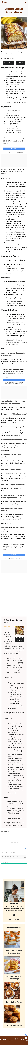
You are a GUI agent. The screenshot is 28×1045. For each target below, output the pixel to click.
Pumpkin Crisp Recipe (14, 1002)
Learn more (14, 919)
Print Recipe (20, 63)
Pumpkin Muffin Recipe (14, 1025)
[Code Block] (13, 856)
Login (25, 848)
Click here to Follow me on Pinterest (14, 825)
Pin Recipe (19, 640)
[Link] (15, 856)
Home (3, 52)
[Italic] (4, 856)
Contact (5, 1039)
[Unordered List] (10, 856)
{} (16, 856)
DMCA (22, 1039)
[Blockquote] (12, 856)
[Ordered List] (9, 856)
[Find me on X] (14, 915)
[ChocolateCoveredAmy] (4, 2)
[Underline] (5, 856)
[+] (18, 856)
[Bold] (2, 856)
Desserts (14, 52)
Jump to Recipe (8, 63)
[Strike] (7, 856)
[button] (22, 2)
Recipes (8, 52)
